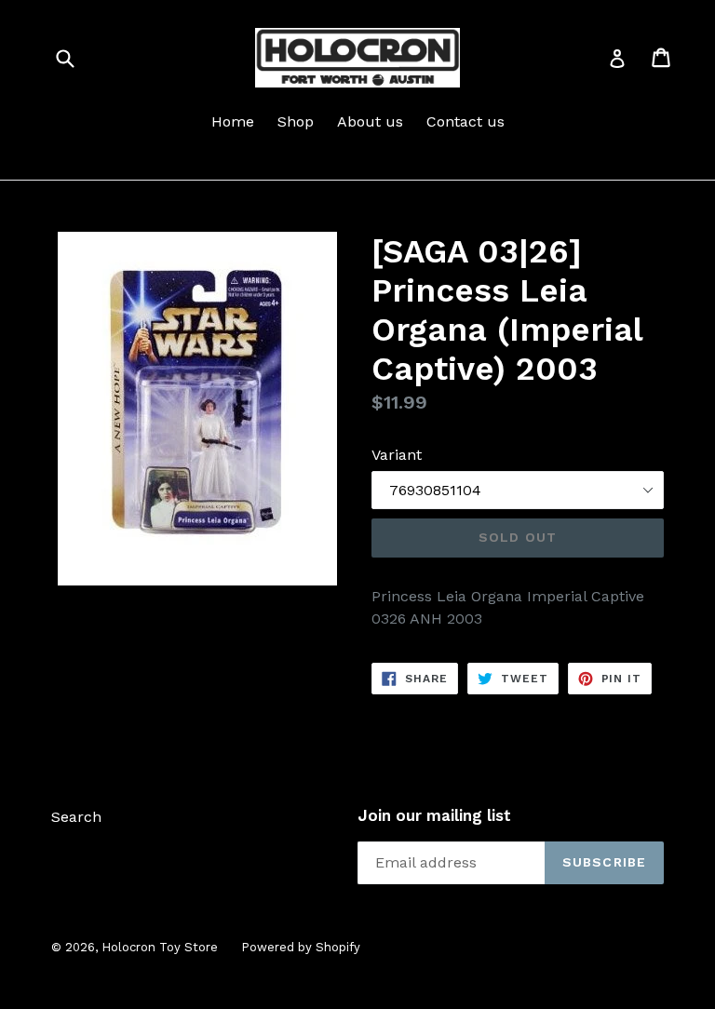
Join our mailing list (434, 815)
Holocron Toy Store (159, 947)
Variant (396, 455)
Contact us (465, 121)
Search (76, 817)
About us (370, 121)
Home (232, 121)
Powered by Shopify (300, 947)
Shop (295, 121)
